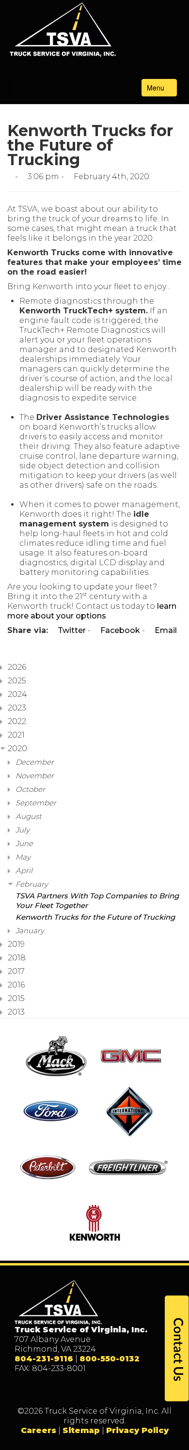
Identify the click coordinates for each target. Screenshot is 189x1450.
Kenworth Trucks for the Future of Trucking (95, 917)
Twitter (71, 630)
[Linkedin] (104, 1390)
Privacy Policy (137, 1430)
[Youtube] (124, 1390)
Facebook (119, 630)
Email (165, 630)
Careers (38, 1430)
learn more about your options (91, 611)
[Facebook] (65, 1390)
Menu (156, 88)
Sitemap (81, 1430)
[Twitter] (85, 1390)
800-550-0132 (109, 1358)
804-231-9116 (44, 1358)
